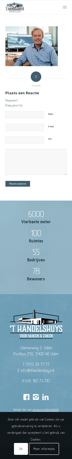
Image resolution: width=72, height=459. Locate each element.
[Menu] (65, 7)
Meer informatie (44, 449)
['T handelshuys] (29, 7)
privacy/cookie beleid (45, 409)
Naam (51, 114)
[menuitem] (65, 7)
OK (21, 449)
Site (50, 139)
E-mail (51, 126)
